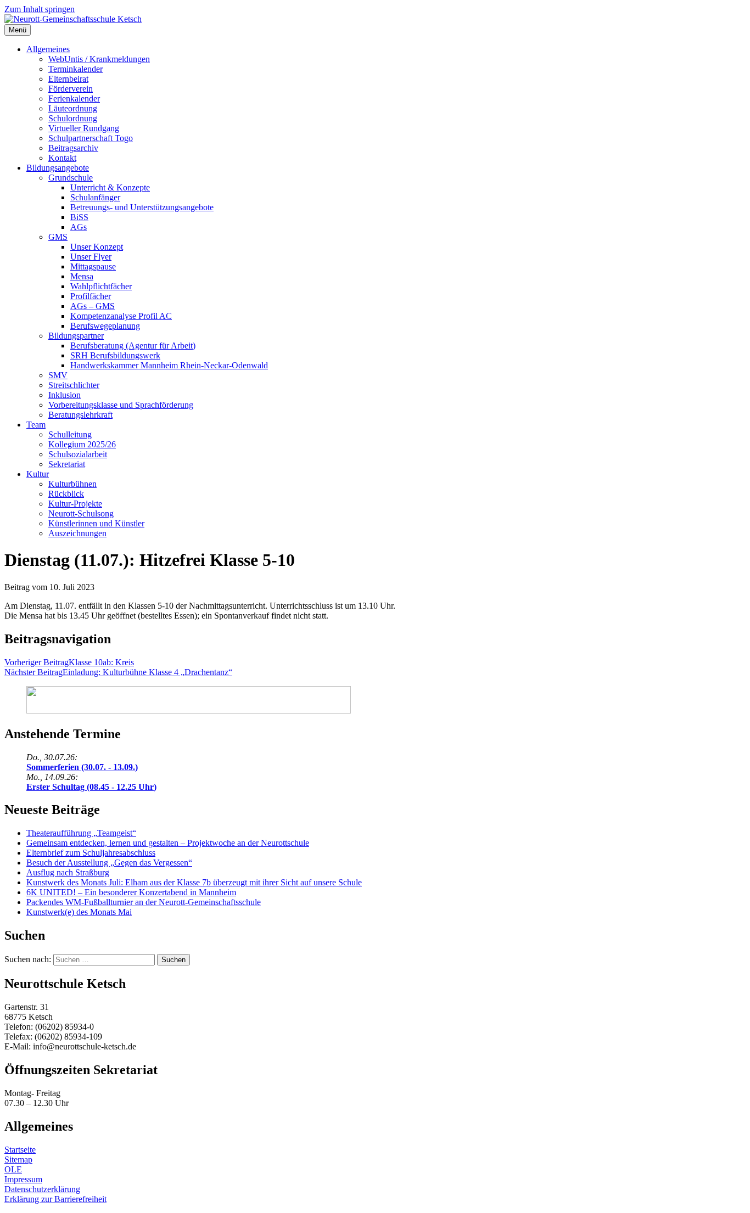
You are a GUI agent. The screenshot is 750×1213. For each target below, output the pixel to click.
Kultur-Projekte (75, 503)
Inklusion (64, 395)
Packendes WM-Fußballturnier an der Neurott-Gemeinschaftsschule (143, 902)
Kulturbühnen (72, 483)
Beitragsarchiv (73, 148)
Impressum (23, 1179)
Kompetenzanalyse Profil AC (121, 316)
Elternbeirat (68, 78)
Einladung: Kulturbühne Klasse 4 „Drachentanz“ (118, 672)
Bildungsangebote (57, 167)
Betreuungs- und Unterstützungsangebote (142, 207)
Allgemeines (48, 49)
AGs (78, 227)
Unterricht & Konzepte (110, 187)
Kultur (37, 474)
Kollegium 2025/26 (82, 444)
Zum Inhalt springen (39, 9)
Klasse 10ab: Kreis (69, 662)
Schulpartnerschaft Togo (90, 138)
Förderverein (70, 88)
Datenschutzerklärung (42, 1189)
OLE (13, 1169)
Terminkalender (75, 69)
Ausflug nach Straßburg (67, 872)
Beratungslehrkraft (80, 414)
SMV (58, 375)
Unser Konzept (96, 246)
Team (36, 424)
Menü (17, 30)
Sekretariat (66, 464)
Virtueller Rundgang (83, 128)
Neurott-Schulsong (81, 513)
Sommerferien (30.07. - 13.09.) (82, 767)
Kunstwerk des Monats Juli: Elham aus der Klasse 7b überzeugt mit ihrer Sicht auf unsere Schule (194, 882)
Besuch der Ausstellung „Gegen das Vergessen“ (109, 862)
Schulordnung (72, 118)
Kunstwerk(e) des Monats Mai (79, 912)
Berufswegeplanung (105, 325)
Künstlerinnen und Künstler (96, 523)
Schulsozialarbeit (77, 454)
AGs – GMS (92, 306)
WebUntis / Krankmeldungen (99, 59)
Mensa (81, 276)
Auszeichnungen (77, 533)
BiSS (79, 217)
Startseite (20, 1149)
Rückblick (66, 493)
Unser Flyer (90, 256)
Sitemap (18, 1159)
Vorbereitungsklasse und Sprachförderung (120, 404)
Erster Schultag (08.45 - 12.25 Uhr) (91, 786)
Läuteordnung (72, 108)
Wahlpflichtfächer (101, 286)
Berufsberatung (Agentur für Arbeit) (132, 345)
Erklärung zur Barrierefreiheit (55, 1199)
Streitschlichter (73, 385)
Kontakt (62, 157)
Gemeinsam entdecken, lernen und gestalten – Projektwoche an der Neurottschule (167, 842)
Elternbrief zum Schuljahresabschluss (90, 852)
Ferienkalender (74, 98)
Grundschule (70, 177)
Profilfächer (90, 296)
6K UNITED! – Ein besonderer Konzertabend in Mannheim (131, 892)
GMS (58, 237)
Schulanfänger (95, 197)
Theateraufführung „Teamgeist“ (81, 833)
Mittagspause (93, 266)
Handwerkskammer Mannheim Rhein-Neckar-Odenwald (169, 365)
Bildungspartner (76, 335)
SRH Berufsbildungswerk (115, 355)
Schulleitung (70, 434)
